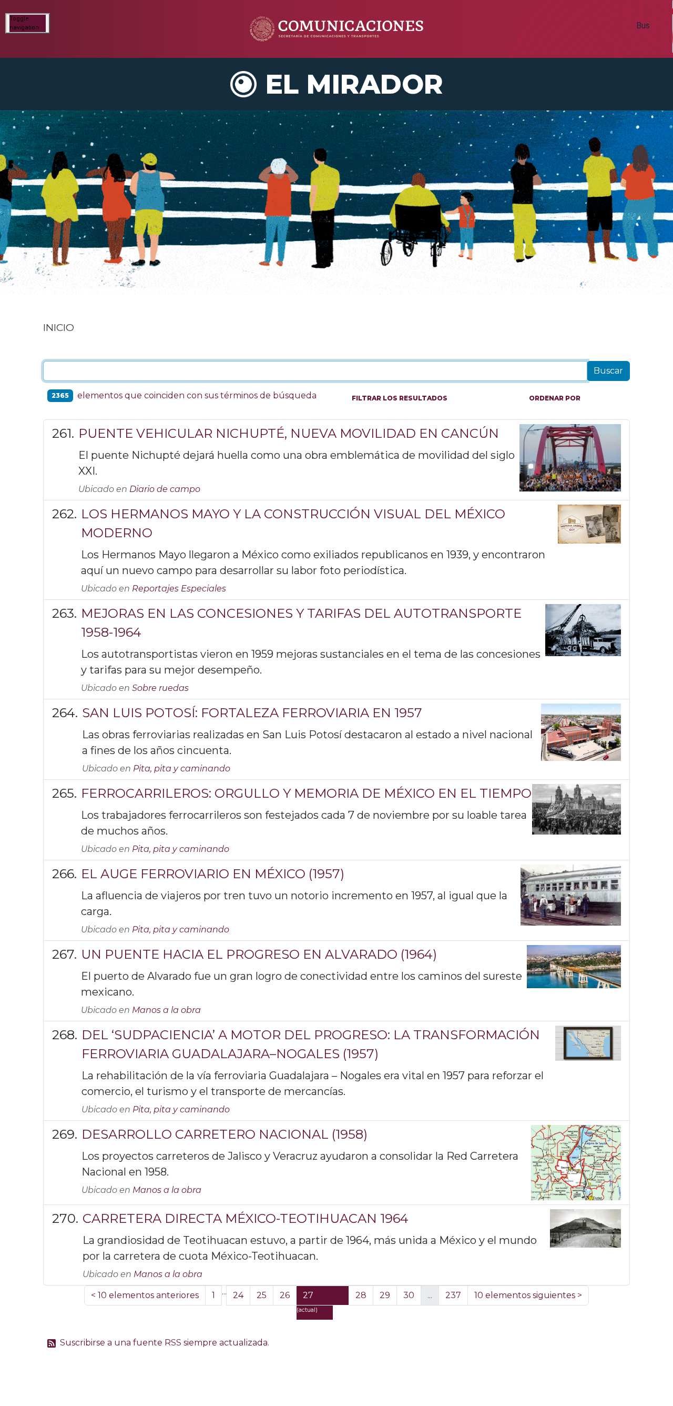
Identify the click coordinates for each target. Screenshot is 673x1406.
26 (285, 1295)
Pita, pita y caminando (181, 769)
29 (385, 1295)
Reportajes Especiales (179, 589)
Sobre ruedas (160, 688)
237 (453, 1295)
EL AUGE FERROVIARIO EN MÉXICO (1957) (212, 873)
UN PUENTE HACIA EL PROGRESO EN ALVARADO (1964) (259, 954)
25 (262, 1295)
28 (360, 1295)
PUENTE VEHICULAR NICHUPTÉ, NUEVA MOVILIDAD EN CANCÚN (288, 433)
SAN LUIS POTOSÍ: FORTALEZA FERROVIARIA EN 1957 (252, 712)
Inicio (58, 327)
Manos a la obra (166, 1010)
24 (238, 1295)
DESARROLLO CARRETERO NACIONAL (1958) (224, 1134)
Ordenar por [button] (554, 398)
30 (408, 1295)
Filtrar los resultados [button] (399, 398)
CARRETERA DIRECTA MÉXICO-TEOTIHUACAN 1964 (246, 1218)
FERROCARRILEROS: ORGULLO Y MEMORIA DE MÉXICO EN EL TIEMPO (306, 793)
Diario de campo (164, 489)
